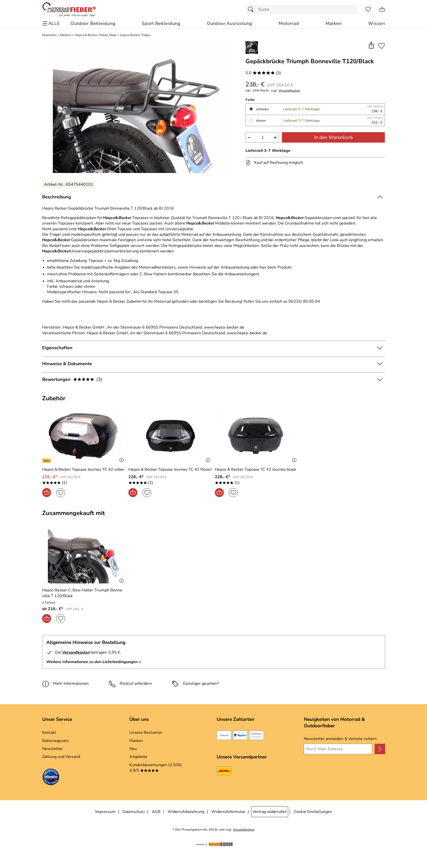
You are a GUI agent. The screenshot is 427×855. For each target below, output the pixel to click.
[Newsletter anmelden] (380, 749)
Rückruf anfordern (136, 683)
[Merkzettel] (368, 9)
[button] (371, 45)
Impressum (105, 811)
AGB (156, 811)
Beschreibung (56, 197)
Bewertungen (72, 379)
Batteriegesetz (55, 740)
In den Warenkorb (333, 137)
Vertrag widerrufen (270, 811)
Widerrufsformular (228, 811)
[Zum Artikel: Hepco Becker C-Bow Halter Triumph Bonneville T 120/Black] (84, 556)
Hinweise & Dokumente (67, 364)
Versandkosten (289, 91)
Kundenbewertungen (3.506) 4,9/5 (155, 767)
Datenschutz (133, 811)
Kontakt (49, 732)
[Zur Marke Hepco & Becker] (252, 47)
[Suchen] (252, 9)
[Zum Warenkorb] (382, 9)
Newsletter (52, 748)
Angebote (138, 756)
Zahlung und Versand (61, 756)
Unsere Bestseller (146, 732)
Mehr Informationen (71, 683)
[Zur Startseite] (69, 9)
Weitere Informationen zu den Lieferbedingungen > (93, 662)
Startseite (49, 35)
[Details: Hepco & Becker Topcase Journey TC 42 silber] (47, 460)
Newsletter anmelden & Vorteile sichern (340, 738)
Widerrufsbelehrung (186, 811)
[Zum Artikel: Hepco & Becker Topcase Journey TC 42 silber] (84, 436)
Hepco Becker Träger (135, 35)
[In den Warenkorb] (46, 492)
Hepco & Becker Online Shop (95, 35)
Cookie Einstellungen (313, 811)
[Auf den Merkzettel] (381, 45)
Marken (65, 35)
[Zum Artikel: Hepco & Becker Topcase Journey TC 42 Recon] (170, 436)
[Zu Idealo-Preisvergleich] (51, 777)
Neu (133, 748)
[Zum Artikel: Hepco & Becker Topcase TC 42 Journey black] (257, 436)
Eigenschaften (57, 348)
